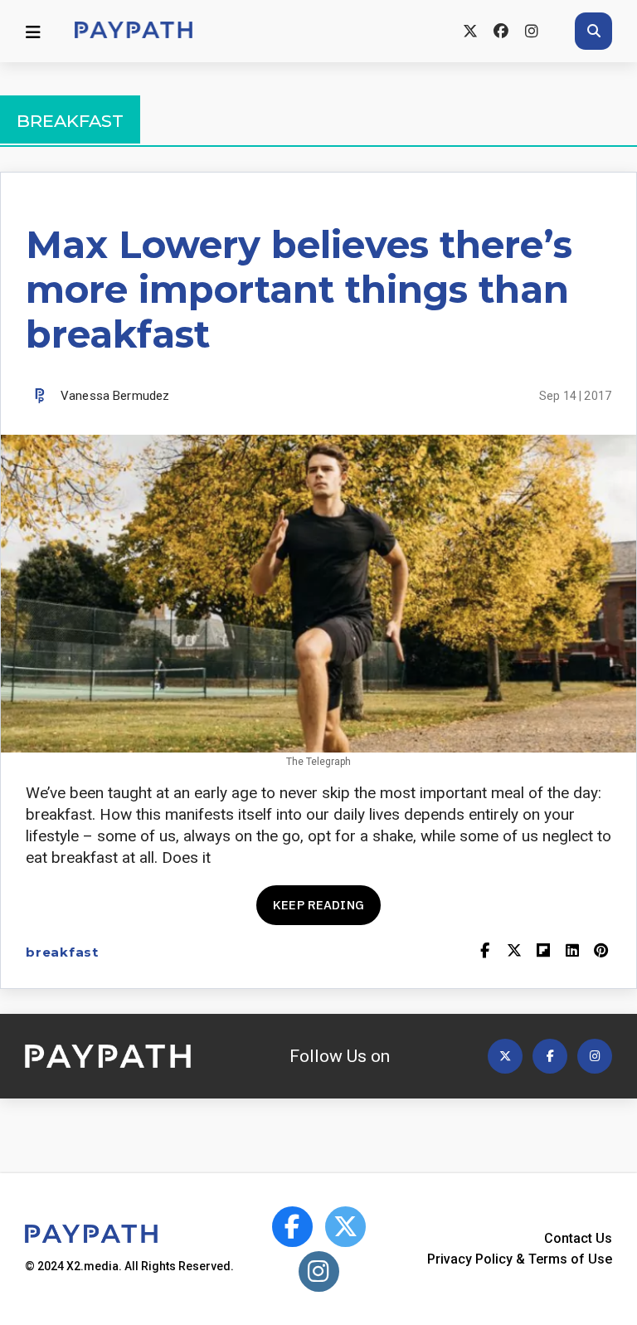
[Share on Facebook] (484, 952)
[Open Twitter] (505, 1056)
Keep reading (318, 905)
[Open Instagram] (594, 1056)
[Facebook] (500, 31)
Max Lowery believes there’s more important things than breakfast (299, 289)
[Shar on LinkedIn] (572, 952)
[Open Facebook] (549, 1056)
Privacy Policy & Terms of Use (519, 1259)
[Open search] (593, 31)
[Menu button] (33, 31)
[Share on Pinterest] (601, 952)
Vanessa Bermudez (115, 395)
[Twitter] (470, 31)
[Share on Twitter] (513, 952)
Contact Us (578, 1238)
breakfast (62, 952)
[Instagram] (531, 31)
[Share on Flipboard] (542, 952)
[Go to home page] (133, 31)
